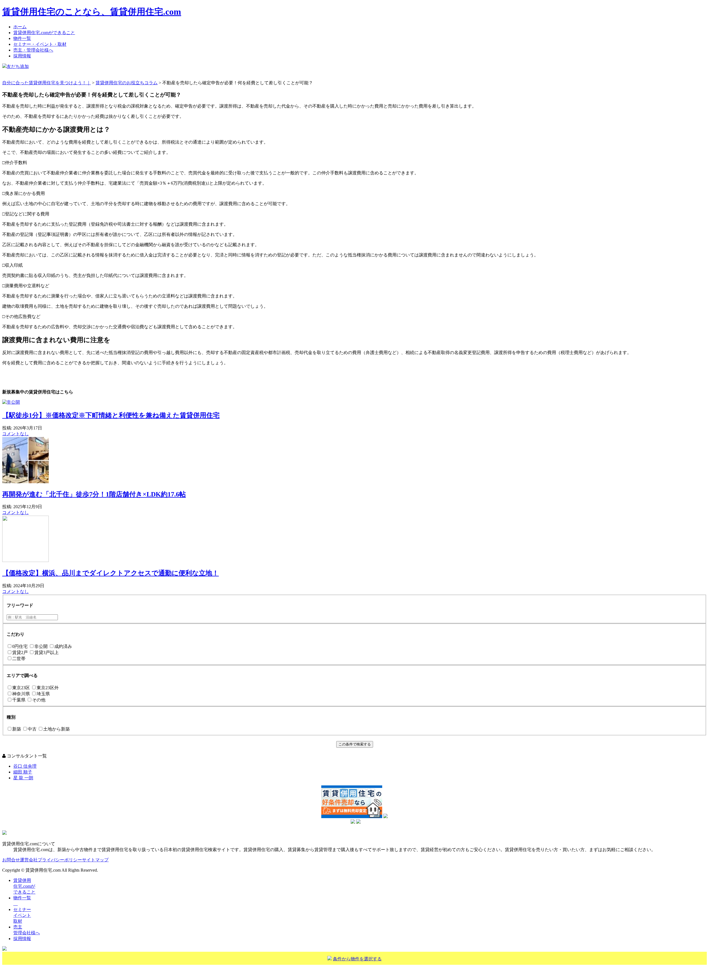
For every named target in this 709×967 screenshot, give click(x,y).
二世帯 (18, 658)
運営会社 (29, 859)
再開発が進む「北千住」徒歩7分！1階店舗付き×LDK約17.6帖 (94, 494)
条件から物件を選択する (357, 958)
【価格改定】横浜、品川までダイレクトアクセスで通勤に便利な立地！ (110, 573)
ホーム (20, 26)
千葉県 (18, 700)
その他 (38, 700)
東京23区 (21, 687)
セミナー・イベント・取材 (39, 44)
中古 (32, 729)
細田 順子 (22, 772)
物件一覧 (22, 38)
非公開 (41, 646)
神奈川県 (21, 693)
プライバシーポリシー (60, 859)
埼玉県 (43, 693)
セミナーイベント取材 (22, 915)
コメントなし (15, 433)
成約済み (63, 646)
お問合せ (11, 859)
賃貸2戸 (20, 652)
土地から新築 (56, 729)
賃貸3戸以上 (46, 652)
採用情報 (22, 56)
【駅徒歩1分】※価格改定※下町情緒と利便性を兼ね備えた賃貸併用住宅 (111, 415)
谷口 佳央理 (25, 766)
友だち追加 (18, 66)
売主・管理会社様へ (33, 50)
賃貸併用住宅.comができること (44, 32)
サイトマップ (95, 859)
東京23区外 (48, 687)
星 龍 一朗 (23, 777)
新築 (16, 729)
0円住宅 (20, 646)
